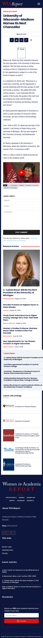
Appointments (8, 347)
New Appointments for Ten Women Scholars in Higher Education (19, 342)
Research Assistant (22, 421)
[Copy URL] (26, 40)
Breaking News (10, 11)
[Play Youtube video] (21, 172)
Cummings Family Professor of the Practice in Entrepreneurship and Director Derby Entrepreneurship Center (27, 450)
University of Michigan (32, 185)
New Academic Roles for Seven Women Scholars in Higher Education (21, 588)
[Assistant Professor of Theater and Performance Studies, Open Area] (8, 435)
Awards (6, 310)
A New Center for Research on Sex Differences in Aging (20, 571)
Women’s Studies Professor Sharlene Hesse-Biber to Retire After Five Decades (20, 330)
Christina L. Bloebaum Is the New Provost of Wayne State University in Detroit (22, 372)
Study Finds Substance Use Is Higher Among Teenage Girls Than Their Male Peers (20, 317)
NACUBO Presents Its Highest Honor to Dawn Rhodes (20, 306)
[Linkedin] (17, 40)
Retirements (7, 336)
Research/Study (9, 323)
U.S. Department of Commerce (16, 185)
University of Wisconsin (10, 187)
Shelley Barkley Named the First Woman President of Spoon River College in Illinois (21, 379)
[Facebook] (12, 40)
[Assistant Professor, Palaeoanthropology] (8, 465)
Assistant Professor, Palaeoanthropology (23, 465)
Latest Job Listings (12, 395)
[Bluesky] (4, 533)
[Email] (21, 40)
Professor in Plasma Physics (25, 407)
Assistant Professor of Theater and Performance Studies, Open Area (27, 436)
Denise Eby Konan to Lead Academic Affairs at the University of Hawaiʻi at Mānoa (23, 386)
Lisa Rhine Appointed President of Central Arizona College (21, 365)
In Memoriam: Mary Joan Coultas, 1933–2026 (19, 576)
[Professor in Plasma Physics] (8, 406)
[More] (31, 40)
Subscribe (23, 621)
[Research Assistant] (8, 421)
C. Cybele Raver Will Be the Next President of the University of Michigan (20, 292)
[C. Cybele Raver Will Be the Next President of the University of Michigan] (21, 268)
